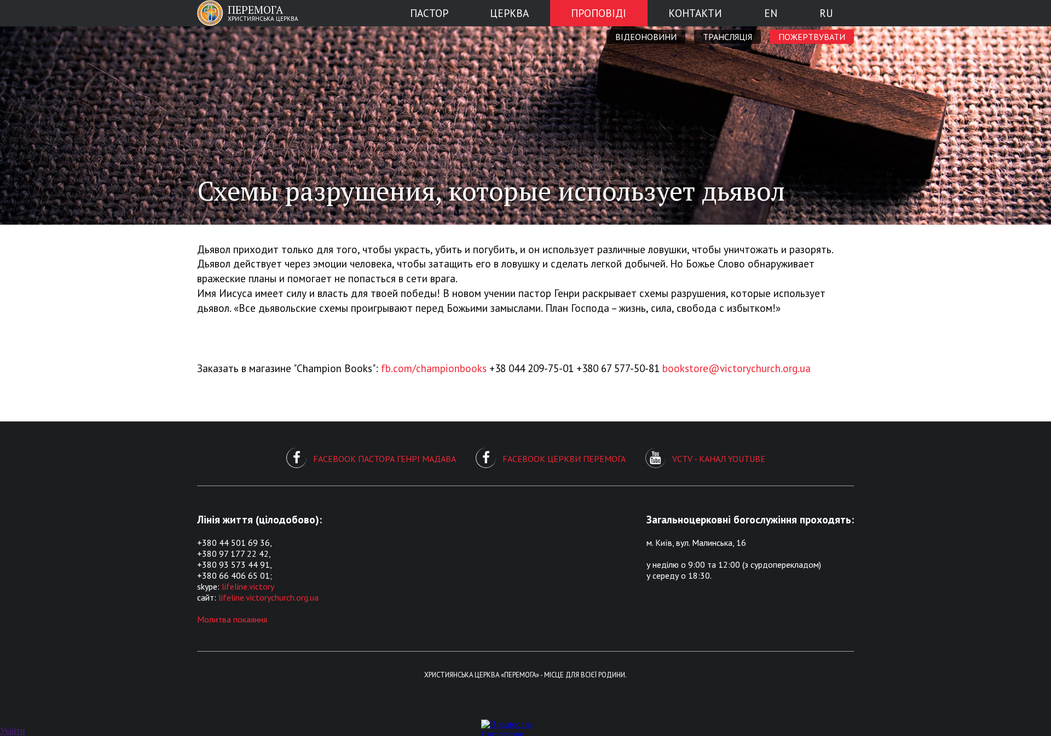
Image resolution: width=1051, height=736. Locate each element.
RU (826, 13)
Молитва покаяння (232, 619)
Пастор (429, 13)
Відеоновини (646, 36)
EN (770, 13)
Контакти (695, 13)
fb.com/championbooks (434, 368)
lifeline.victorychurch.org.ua (268, 597)
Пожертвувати (811, 36)
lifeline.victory (248, 586)
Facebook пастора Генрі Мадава (384, 458)
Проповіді (598, 13)
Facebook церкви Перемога (564, 458)
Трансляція (727, 36)
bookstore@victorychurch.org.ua (736, 368)
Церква (509, 13)
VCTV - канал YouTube (718, 458)
